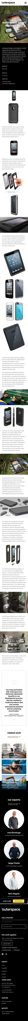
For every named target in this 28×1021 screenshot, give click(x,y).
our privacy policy (6, 950)
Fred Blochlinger (14, 833)
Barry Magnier (14, 894)
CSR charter (16, 950)
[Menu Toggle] (25, 3)
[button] (3, 702)
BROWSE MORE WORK (13, 737)
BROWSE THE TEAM (13, 803)
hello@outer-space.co (7, 992)
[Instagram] (6, 954)
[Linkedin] (2, 954)
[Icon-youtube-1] (10, 954)
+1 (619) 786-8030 (7, 990)
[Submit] (25, 926)
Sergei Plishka (14, 863)
